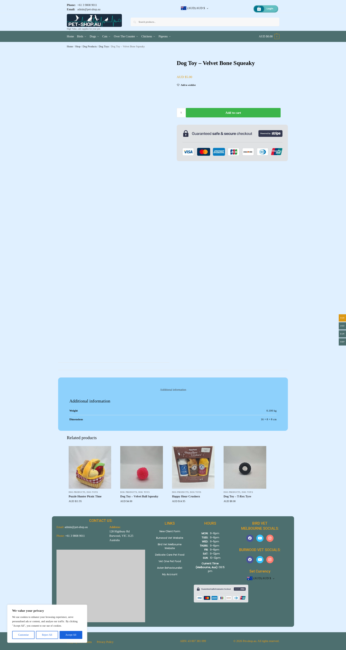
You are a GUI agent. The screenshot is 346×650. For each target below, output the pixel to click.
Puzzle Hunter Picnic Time (85, 496)
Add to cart (233, 113)
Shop (77, 46)
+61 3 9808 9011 (87, 5)
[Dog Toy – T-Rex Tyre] (245, 467)
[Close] (109, 557)
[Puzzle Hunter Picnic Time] (90, 467)
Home (70, 46)
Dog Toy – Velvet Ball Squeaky (139, 496)
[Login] (265, 9)
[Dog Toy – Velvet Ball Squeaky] (141, 467)
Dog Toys (104, 46)
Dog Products (90, 46)
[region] (47, 624)
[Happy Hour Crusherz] (193, 467)
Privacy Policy (105, 641)
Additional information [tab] (173, 389)
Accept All (70, 634)
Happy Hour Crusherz (186, 496)
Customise (23, 634)
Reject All (47, 634)
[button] (269, 36)
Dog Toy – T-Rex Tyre (237, 496)
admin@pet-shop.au (88, 9)
